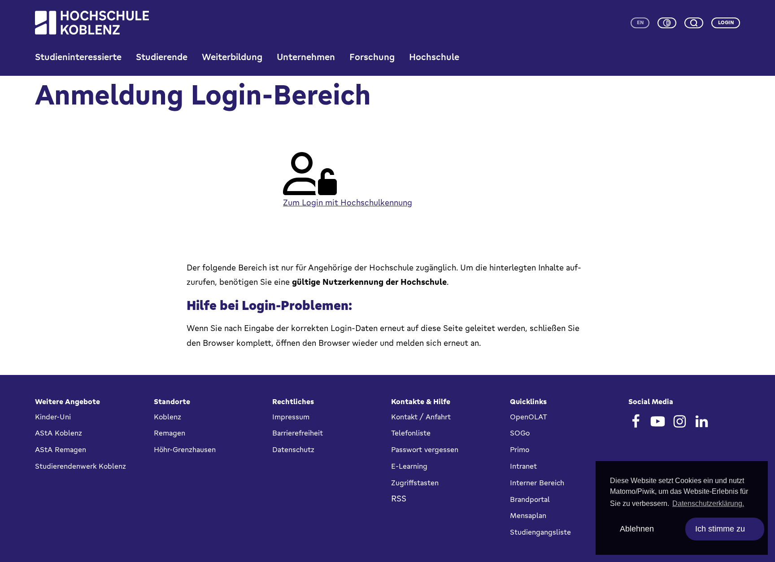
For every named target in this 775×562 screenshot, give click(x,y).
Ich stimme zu (720, 528)
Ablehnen (637, 528)
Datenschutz (293, 449)
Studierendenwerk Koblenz (80, 466)
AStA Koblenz (58, 433)
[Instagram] (679, 421)
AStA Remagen (60, 449)
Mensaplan (528, 515)
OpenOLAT (528, 417)
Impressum (290, 417)
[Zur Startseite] (92, 23)
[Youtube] (657, 421)
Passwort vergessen (424, 449)
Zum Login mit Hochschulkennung (347, 202)
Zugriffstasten (415, 483)
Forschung (372, 57)
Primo (519, 449)
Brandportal (530, 499)
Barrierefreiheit (297, 433)
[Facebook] (635, 421)
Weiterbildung (232, 57)
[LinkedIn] (701, 421)
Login (726, 22)
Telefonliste (411, 433)
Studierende (161, 57)
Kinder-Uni (53, 417)
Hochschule (434, 57)
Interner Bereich (537, 483)
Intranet (523, 466)
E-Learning (409, 466)
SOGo (520, 433)
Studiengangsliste (540, 532)
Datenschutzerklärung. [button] (708, 503)
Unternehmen (306, 57)
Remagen (169, 433)
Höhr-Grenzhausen (185, 449)
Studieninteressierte (78, 57)
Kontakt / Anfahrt (421, 417)
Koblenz (167, 417)
